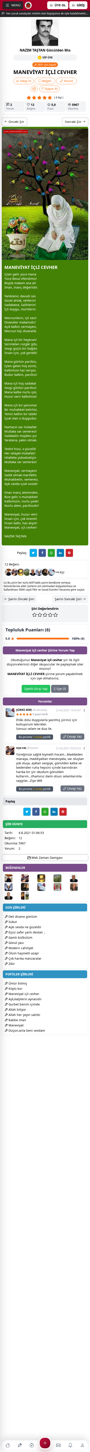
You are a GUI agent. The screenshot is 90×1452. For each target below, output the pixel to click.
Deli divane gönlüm (22, 916)
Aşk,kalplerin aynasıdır (25, 999)
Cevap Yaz (74, 736)
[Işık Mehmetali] (77, 887)
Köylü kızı (15, 988)
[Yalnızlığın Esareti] (21, 572)
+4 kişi (59, 572)
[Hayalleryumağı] (27, 572)
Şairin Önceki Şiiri (20, 599)
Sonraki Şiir (73, 122)
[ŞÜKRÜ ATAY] (51, 572)
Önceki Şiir (16, 122)
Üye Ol (60, 689)
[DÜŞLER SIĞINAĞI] (8, 572)
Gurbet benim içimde (24, 1004)
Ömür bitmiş (17, 983)
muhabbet (17, 409)
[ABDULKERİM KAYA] (33, 572)
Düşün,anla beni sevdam (26, 1030)
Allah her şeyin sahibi (24, 1015)
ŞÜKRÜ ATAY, (31, 710)
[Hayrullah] (45, 572)
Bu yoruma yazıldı (34, 737)
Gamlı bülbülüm (20, 937)
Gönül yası (16, 943)
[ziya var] (15, 572)
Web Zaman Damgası (47, 858)
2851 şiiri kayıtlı (46, 65)
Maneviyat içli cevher (23, 994)
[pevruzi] (28, 896)
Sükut (12, 922)
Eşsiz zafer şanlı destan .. (26, 932)
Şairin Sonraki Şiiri (69, 599)
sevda (15, 484)
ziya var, (27, 748)
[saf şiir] (61, 887)
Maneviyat (16, 1025)
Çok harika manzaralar (25, 958)
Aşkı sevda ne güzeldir (25, 927)
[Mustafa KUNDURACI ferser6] (39, 572)
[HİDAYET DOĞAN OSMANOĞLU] (12, 896)
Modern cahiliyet (20, 948)
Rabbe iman (17, 1020)
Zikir (11, 964)
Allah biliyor (17, 1009)
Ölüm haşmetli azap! (23, 953)
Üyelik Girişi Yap (36, 689)
